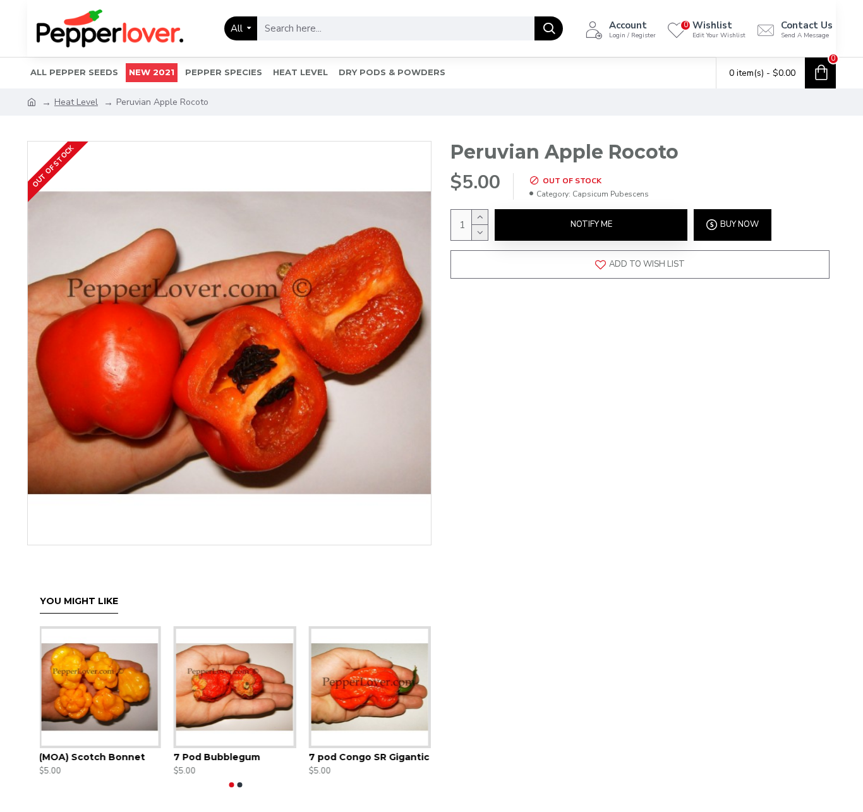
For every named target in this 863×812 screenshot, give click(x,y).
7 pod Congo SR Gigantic (370, 757)
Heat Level (76, 102)
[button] (231, 784)
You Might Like (79, 601)
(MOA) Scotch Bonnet (93, 757)
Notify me (591, 224)
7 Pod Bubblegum (217, 757)
